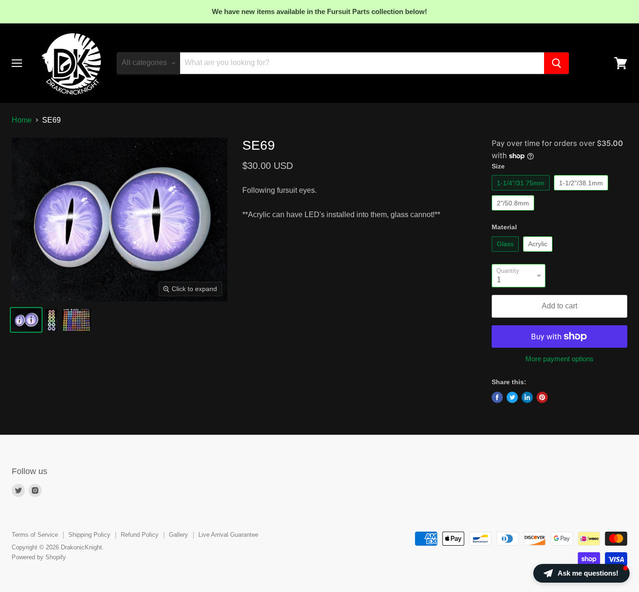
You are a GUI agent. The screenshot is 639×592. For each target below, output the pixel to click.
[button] (581, 573)
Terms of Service (35, 534)
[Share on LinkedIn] (527, 397)
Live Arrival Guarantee (228, 534)
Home (22, 120)
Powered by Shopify (39, 557)
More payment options (559, 359)
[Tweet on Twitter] (512, 397)
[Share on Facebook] (497, 397)
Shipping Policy (89, 534)
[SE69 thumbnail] (26, 320)
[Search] (556, 63)
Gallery (178, 534)
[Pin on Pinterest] (542, 397)
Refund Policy (140, 534)
